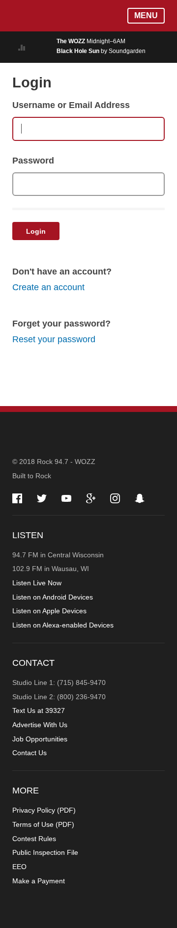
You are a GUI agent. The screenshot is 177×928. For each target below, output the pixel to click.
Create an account (48, 287)
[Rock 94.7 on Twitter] (42, 498)
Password (33, 160)
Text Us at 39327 (38, 710)
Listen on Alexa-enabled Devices (63, 625)
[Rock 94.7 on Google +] (90, 498)
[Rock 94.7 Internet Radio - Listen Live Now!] (31, 47)
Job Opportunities (39, 739)
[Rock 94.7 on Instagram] (115, 498)
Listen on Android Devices (52, 597)
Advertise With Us (39, 725)
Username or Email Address (71, 105)
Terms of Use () (43, 824)
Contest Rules (34, 839)
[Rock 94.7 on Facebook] (17, 498)
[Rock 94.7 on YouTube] (66, 498)
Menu (146, 15)
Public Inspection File (45, 852)
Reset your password (53, 339)
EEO (19, 867)
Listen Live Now (36, 583)
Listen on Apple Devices (49, 611)
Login (36, 231)
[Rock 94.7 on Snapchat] (140, 498)
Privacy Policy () (44, 810)
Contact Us (29, 753)
